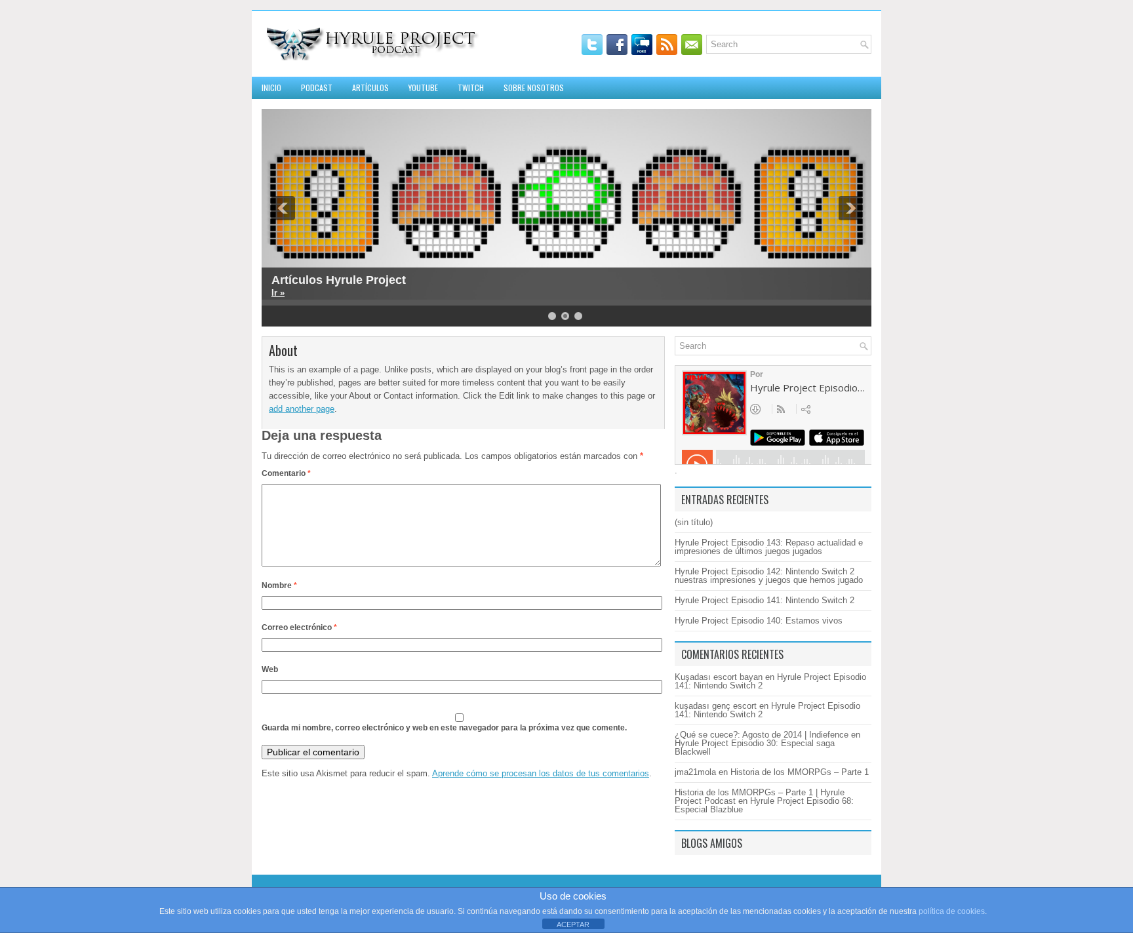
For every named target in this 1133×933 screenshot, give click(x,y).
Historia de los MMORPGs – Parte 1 (799, 772)
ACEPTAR (573, 924)
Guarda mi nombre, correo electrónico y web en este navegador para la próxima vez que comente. (444, 727)
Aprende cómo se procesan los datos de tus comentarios (540, 773)
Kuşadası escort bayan (719, 677)
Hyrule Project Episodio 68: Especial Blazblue (764, 805)
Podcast (316, 87)
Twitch (471, 87)
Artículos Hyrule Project (338, 280)
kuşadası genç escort (716, 706)
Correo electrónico (299, 627)
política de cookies (952, 911)
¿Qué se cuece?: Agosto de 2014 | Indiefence (761, 735)
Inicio (271, 87)
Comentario (286, 473)
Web (270, 669)
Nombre (279, 585)
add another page (301, 409)
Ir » (278, 293)
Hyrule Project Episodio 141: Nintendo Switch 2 (764, 600)
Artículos (370, 87)
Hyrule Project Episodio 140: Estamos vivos (759, 620)
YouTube (423, 87)
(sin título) (694, 522)
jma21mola (695, 772)
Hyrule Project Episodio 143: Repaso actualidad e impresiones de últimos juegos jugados (769, 547)
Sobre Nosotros (534, 87)
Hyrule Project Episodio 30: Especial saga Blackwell (755, 747)
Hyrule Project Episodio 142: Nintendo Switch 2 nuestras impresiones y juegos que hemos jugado (769, 575)
